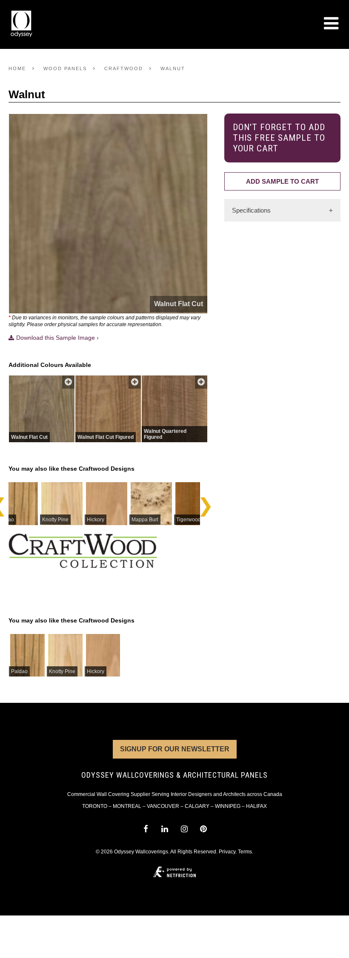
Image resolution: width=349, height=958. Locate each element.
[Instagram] (184, 829)
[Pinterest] (203, 829)
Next (205, 502)
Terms (245, 852)
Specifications (251, 210)
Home (17, 68)
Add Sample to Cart (282, 181)
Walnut (172, 68)
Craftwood (123, 68)
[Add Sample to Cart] (68, 382)
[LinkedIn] (165, 829)
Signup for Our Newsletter (174, 749)
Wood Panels (65, 68)
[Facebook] (145, 829)
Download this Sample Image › (57, 337)
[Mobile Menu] (331, 23)
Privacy (227, 852)
